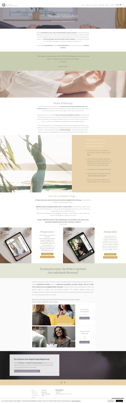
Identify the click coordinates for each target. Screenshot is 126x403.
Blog (88, 155)
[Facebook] (116, 5)
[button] (84, 318)
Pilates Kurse (34, 392)
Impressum (44, 390)
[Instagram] (118, 5)
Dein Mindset (34, 395)
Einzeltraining (35, 393)
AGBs (43, 395)
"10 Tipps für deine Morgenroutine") (97, 175)
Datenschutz (44, 392)
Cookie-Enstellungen (46, 393)
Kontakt (33, 397)
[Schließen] (124, 401)
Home (33, 390)
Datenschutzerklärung (76, 401)
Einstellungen (111, 401)
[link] (84, 310)
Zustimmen (119, 401)
